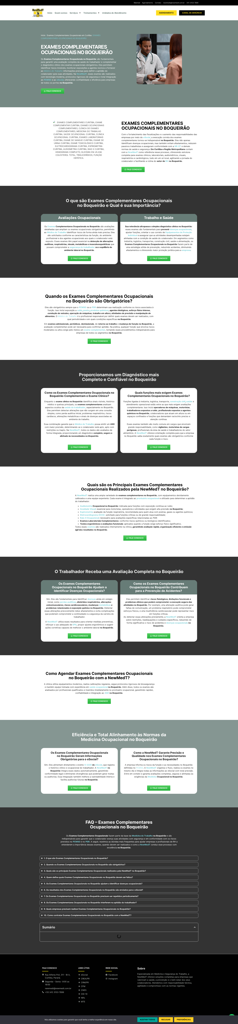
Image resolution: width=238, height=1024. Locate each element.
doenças (92, 599)
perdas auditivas (68, 602)
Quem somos (61, 13)
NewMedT (133, 152)
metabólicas (105, 605)
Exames (51, 226)
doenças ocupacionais (181, 229)
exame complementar (94, 330)
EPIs (75, 624)
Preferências (184, 1019)
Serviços (74, 13)
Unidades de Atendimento (114, 13)
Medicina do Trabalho (142, 835)
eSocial (98, 765)
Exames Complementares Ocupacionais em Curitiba (69, 35)
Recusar (165, 1019)
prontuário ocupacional (148, 498)
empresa (186, 250)
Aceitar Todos (147, 1019)
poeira (86, 310)
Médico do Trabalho (56, 232)
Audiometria (86, 506)
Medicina (152, 776)
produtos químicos (99, 310)
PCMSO (139, 768)
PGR (88, 841)
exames (91, 527)
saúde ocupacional (98, 687)
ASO (107, 693)
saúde (189, 401)
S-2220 (88, 765)
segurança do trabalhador (82, 247)
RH (166, 161)
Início (49, 13)
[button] (195, 927)
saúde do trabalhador (75, 407)
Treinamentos (89, 13)
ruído (79, 310)
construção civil (177, 401)
